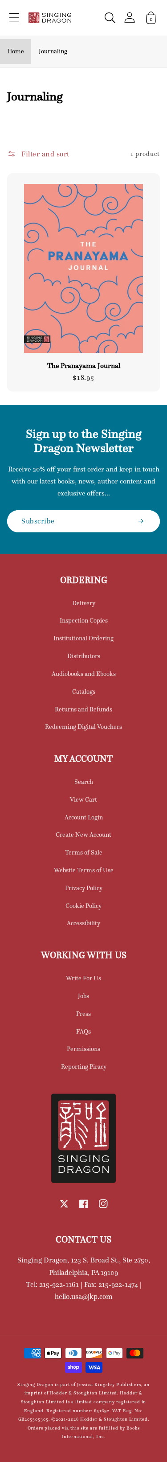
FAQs (83, 1031)
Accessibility (83, 923)
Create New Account (83, 835)
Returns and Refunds (83, 709)
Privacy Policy (83, 888)
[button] (14, 18)
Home (15, 51)
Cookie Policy (83, 906)
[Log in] (129, 17)
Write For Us (83, 978)
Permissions (83, 1049)
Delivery (83, 603)
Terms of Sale (83, 852)
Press (83, 1014)
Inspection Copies (84, 620)
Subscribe (38, 520)
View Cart (83, 799)
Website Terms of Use (84, 870)
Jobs (83, 996)
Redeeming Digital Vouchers (83, 727)
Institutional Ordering (83, 638)
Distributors (83, 656)
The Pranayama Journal (83, 366)
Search (83, 782)
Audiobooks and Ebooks (84, 674)
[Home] (50, 17)
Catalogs (83, 691)
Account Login (84, 817)
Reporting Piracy (83, 1067)
